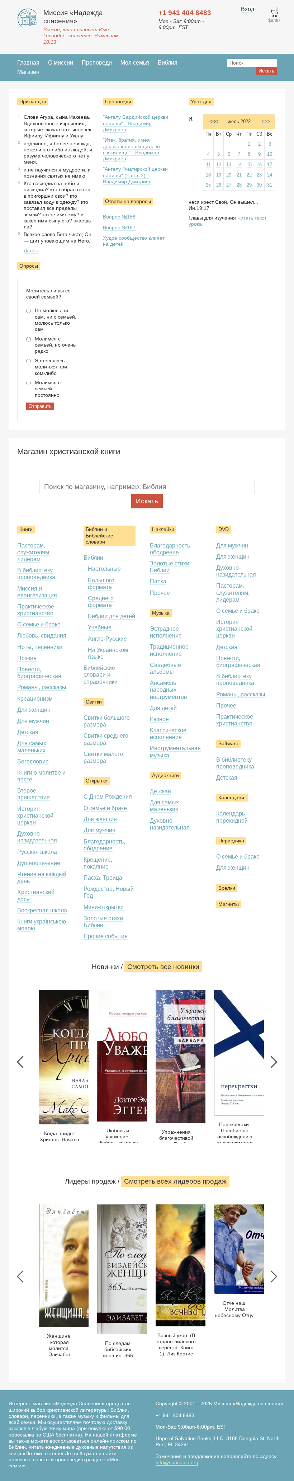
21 (239, 175)
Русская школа (37, 852)
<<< (213, 121)
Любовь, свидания (41, 636)
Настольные (104, 569)
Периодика (231, 840)
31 (269, 185)
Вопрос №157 (119, 227)
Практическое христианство (35, 609)
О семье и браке (39, 624)
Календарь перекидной (232, 816)
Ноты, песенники (39, 647)
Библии (93, 558)
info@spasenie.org (177, 1462)
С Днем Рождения (108, 797)
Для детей (163, 708)
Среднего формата (101, 601)
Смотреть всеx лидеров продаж (175, 1181)
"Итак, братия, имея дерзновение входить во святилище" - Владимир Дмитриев (131, 149)
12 (218, 164)
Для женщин (34, 710)
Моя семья (134, 63)
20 (228, 175)
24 (269, 175)
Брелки (226, 888)
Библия (167, 63)
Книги (26, 529)
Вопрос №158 (119, 217)
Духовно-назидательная (37, 837)
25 (208, 185)
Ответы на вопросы (128, 201)
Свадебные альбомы (165, 668)
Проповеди (97, 63)
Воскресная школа (42, 910)
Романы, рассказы (41, 687)
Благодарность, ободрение (104, 844)
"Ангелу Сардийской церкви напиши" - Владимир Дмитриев (135, 123)
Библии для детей (111, 616)
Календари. (232, 797)
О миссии (60, 63)
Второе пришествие (33, 793)
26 (218, 185)
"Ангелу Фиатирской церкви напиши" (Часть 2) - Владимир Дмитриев (135, 175)
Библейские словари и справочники (101, 675)
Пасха (158, 581)
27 (228, 185)
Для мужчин (33, 721)
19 (218, 175)
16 (259, 164)
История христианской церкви (35, 816)
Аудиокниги (165, 775)
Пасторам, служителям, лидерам (34, 552)
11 (208, 164)
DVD (223, 529)
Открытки (97, 781)
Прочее (160, 593)
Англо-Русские (107, 639)
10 (269, 154)
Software (228, 743)
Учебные (100, 627)
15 (249, 164)
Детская (27, 732)
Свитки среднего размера (106, 739)
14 (239, 164)
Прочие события (106, 936)
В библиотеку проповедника (36, 573)
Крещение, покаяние (98, 863)
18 (208, 175)
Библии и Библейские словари (99, 535)
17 (269, 164)
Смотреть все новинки (163, 966)
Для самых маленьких (164, 805)
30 (259, 185)
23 (259, 175)
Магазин (28, 72)
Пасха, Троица (103, 878)
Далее (31, 250)
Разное (159, 719)
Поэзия (27, 658)
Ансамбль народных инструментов (168, 690)
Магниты (228, 904)
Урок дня (201, 101)
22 (249, 175)
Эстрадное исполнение (166, 632)
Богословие (33, 761)
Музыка (161, 613)
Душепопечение (38, 863)
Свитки (94, 702)
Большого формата (101, 583)
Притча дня (32, 101)
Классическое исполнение (168, 733)
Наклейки (163, 529)
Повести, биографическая (39, 672)
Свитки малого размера (103, 757)
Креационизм (35, 699)
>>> (266, 121)
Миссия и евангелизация (37, 592)
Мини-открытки (104, 907)
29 (249, 185)
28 (239, 185)
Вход (247, 9)
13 (228, 164)
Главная (28, 63)
